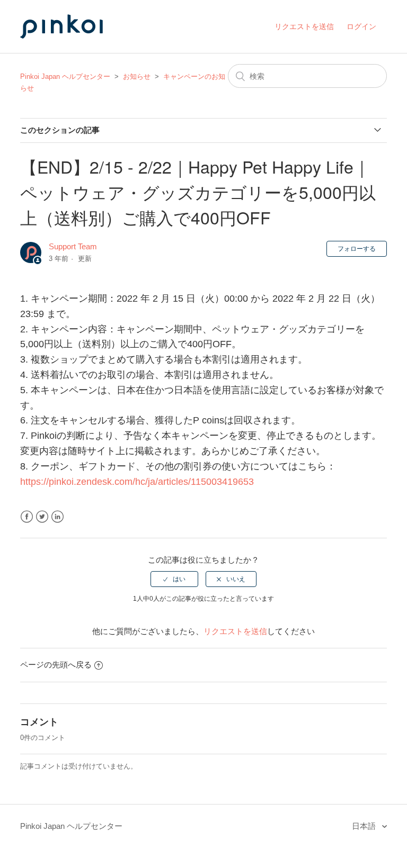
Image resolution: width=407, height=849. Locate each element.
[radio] (174, 579)
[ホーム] (73, 48)
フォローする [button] (357, 248)
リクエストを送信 (304, 26)
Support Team (73, 246)
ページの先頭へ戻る (56, 664)
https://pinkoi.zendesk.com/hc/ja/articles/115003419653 (138, 481)
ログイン (361, 26)
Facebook (26, 516)
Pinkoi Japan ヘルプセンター (65, 76)
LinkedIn (57, 516)
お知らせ (137, 76)
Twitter (42, 516)
